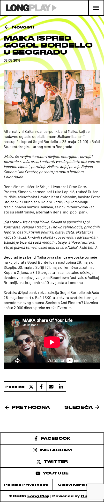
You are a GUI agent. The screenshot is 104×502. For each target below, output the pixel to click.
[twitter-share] (31, 386)
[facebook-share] (41, 386)
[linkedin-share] (61, 386)
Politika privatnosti (26, 485)
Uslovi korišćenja (78, 485)
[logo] (28, 7)
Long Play (38, 496)
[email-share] (51, 386)
